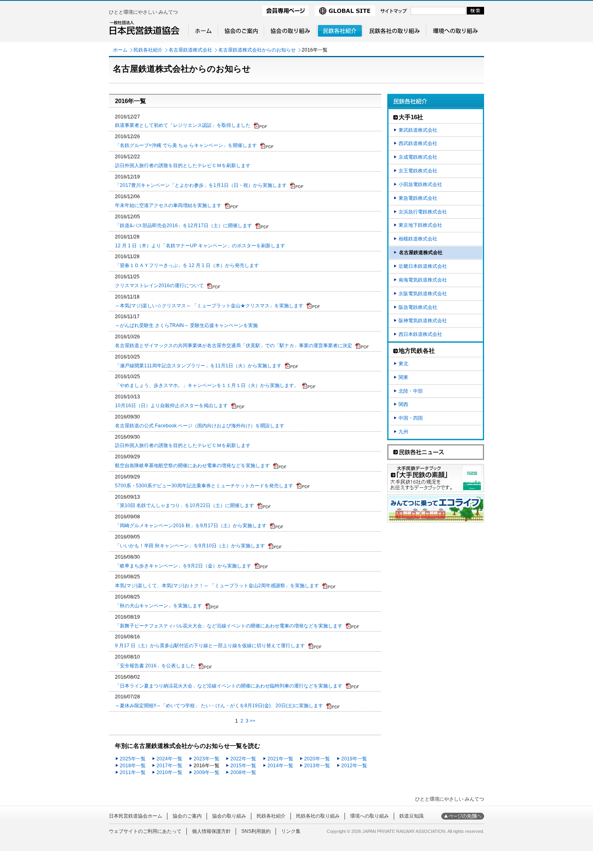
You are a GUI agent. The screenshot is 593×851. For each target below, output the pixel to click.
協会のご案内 (187, 816)
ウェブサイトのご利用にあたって (145, 831)
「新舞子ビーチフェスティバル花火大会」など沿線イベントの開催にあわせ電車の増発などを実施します (228, 626)
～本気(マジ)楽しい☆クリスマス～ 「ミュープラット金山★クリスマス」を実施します (209, 306)
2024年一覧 (169, 759)
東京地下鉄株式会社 (420, 225)
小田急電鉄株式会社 (420, 184)
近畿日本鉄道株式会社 (423, 266)
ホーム (120, 50)
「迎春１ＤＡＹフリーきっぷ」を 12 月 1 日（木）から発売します (187, 265)
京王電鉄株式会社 (418, 171)
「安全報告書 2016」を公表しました (155, 666)
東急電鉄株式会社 (418, 198)
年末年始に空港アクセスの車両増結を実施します (168, 205)
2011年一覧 (133, 772)
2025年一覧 (133, 759)
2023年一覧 (206, 759)
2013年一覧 (317, 765)
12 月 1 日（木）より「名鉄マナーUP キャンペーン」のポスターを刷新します (200, 245)
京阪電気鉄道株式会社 (423, 293)
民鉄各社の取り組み (318, 816)
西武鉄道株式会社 (418, 143)
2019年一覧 (354, 759)
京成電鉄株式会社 (418, 157)
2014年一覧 (280, 765)
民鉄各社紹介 (148, 50)
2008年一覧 (243, 772)
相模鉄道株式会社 (418, 239)
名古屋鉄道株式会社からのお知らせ (257, 50)
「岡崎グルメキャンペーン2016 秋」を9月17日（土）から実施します (191, 525)
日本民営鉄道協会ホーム (135, 816)
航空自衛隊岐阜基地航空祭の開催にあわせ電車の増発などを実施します (192, 465)
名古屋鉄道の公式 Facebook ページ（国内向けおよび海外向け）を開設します (199, 426)
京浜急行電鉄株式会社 (423, 212)
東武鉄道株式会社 (418, 130)
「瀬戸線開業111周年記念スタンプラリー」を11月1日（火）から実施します (198, 366)
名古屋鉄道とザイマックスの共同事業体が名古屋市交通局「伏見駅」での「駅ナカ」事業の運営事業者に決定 (233, 345)
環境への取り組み (369, 816)
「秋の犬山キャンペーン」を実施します (158, 606)
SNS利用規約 (256, 831)
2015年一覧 (243, 765)
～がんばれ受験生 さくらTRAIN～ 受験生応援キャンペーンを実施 (186, 325)
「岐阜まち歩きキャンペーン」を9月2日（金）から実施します (183, 566)
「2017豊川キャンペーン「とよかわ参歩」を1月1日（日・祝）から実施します (201, 185)
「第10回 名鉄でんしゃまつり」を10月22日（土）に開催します (184, 505)
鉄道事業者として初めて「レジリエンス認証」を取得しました (183, 125)
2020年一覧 (317, 759)
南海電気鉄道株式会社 (423, 280)
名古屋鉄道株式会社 (190, 50)
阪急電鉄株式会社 (418, 307)
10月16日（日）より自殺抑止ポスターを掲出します (171, 405)
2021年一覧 (280, 759)
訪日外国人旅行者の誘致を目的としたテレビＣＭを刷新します (183, 165)
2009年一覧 (206, 772)
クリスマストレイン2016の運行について (159, 285)
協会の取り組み (229, 816)
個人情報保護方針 (211, 831)
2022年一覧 (243, 759)
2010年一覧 (169, 772)
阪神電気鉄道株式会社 (423, 320)
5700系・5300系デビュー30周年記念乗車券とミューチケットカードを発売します (204, 486)
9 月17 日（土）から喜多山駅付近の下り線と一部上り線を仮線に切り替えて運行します (210, 645)
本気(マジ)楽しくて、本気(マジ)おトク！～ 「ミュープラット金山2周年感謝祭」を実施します (217, 585)
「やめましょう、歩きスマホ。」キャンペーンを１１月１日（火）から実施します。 (207, 385)
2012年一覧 (354, 765)
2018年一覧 (133, 765)
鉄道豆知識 (411, 816)
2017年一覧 (169, 765)
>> (252, 721)
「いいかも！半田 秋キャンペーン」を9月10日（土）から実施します (190, 546)
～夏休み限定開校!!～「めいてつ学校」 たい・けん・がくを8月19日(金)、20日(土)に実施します (219, 705)
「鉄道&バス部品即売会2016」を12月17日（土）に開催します (183, 225)
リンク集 (291, 831)
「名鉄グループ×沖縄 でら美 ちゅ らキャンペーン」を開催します (186, 145)
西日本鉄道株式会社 (420, 334)
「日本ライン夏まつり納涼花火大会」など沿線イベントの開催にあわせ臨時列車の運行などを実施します (228, 686)
